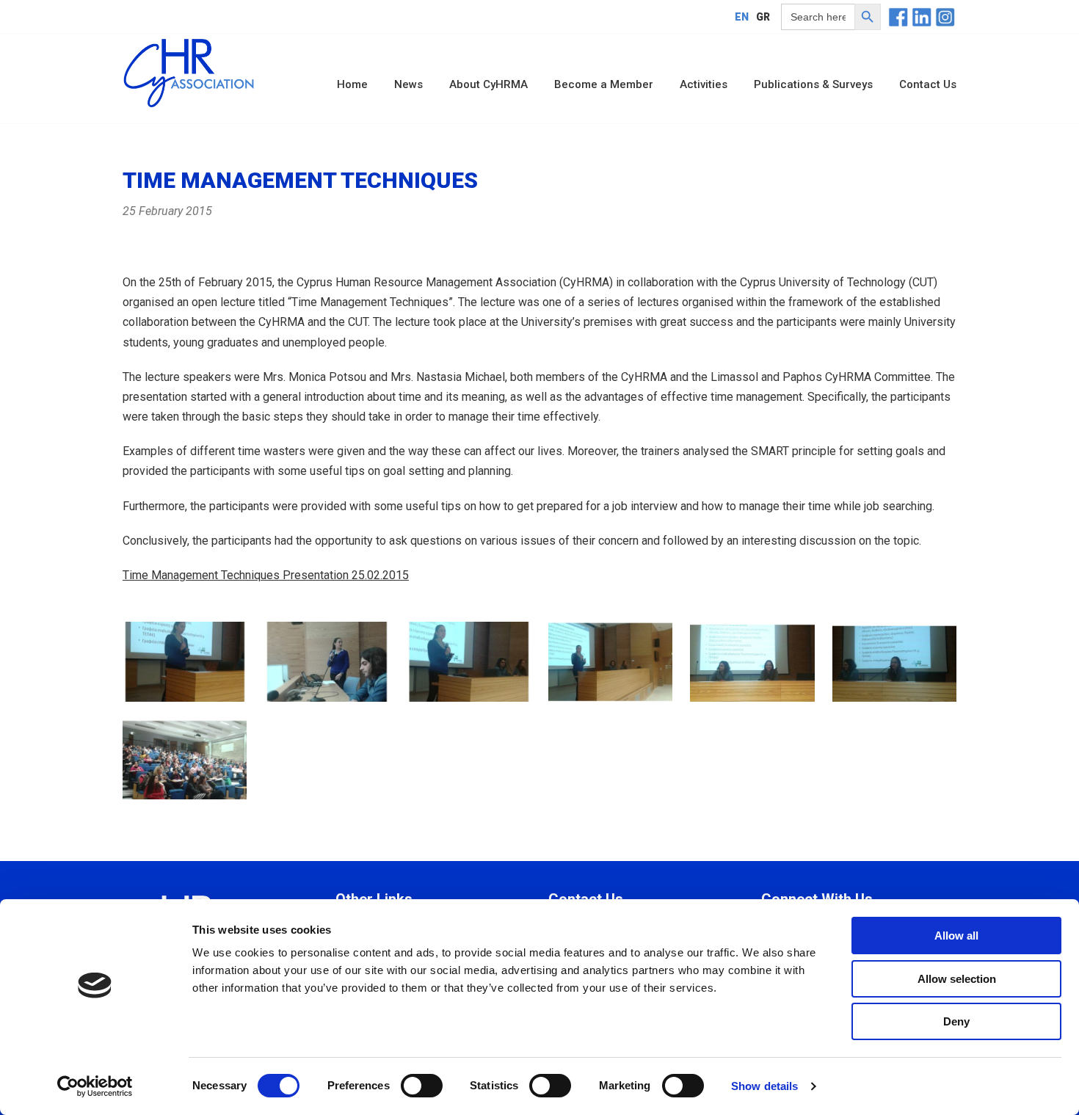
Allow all (956, 935)
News (408, 84)
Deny (956, 1021)
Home (352, 84)
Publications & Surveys (813, 84)
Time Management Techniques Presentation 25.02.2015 (266, 575)
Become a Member (603, 84)
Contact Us (927, 84)
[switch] (422, 1085)
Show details (764, 1086)
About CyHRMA (488, 84)
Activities (703, 84)
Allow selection (957, 979)
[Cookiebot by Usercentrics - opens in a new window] (95, 1086)
